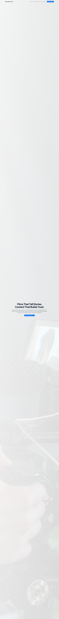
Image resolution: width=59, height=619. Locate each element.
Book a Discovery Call (50, 1)
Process (40, 1)
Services (37, 1)
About (34, 1)
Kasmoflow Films (9, 1)
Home (31, 1)
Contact (44, 1)
